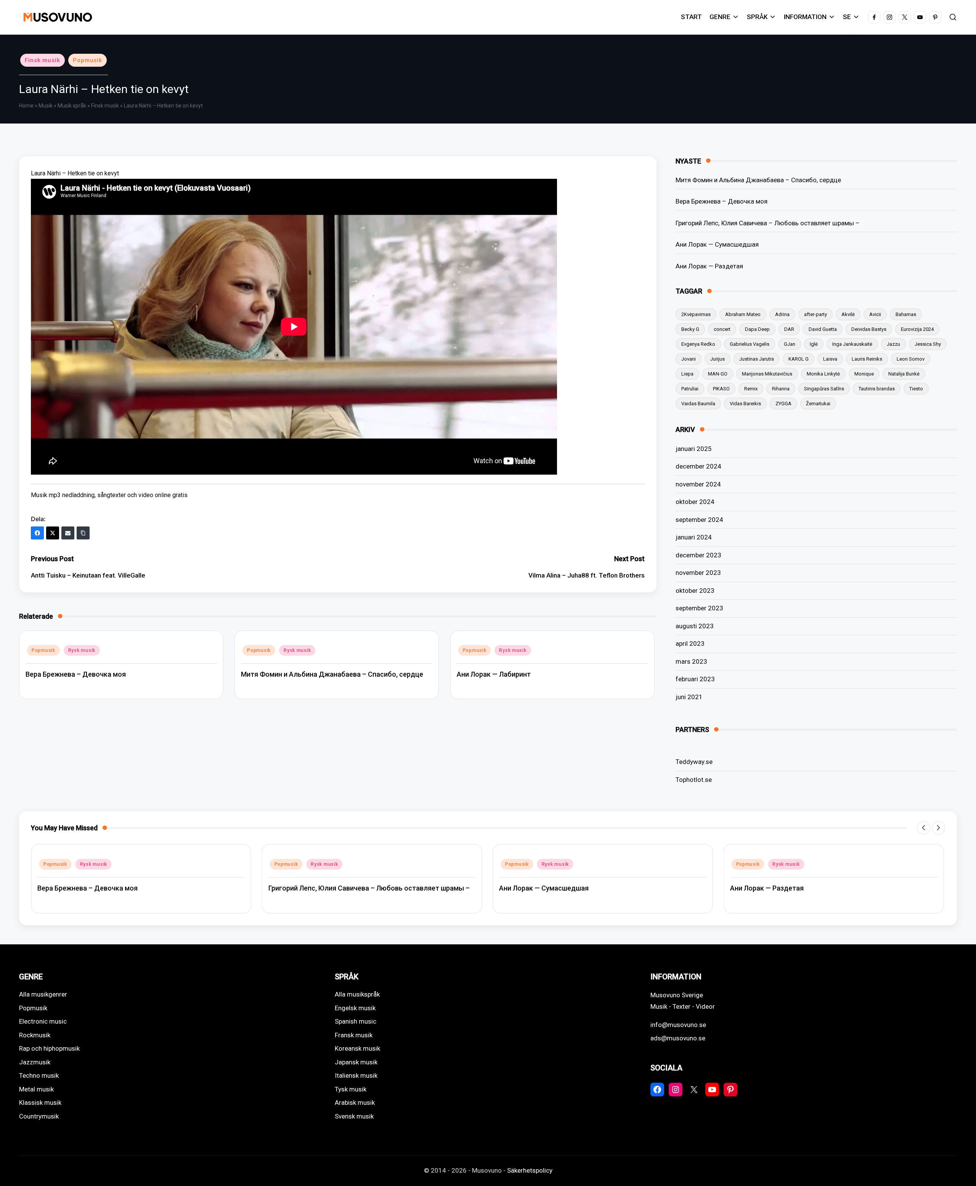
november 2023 (698, 572)
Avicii (875, 314)
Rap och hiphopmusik (49, 1048)
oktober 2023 (695, 590)
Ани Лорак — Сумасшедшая (717, 244)
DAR (789, 329)
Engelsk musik (355, 1008)
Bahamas (906, 314)
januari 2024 (694, 537)
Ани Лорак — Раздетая (709, 266)
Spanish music (355, 1021)
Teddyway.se (694, 762)
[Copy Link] (83, 532)
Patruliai (689, 389)
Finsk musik (42, 60)
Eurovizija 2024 (917, 329)
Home (26, 106)
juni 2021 (689, 697)
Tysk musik (350, 1089)
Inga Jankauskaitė (852, 344)
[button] (923, 828)
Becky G (690, 329)
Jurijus (717, 359)
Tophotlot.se (694, 779)
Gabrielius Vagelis (749, 344)
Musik (46, 106)
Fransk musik (353, 1035)
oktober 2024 (695, 502)
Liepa (687, 374)
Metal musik (36, 1089)
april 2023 (690, 643)
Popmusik (87, 60)
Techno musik (39, 1075)
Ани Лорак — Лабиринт (494, 674)
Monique (864, 374)
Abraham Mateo (743, 314)
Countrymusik (39, 1116)
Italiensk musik (356, 1075)
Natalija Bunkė (904, 374)
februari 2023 (695, 679)
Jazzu (893, 344)
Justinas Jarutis (756, 359)
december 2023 (698, 555)
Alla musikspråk (357, 994)
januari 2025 (694, 449)
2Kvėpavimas (696, 314)
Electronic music (43, 1021)
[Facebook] (37, 532)
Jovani (688, 359)
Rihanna (781, 389)
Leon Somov (911, 359)
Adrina (782, 314)
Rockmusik (34, 1035)
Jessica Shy (928, 344)
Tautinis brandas (877, 389)
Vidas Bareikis (745, 403)
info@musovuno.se (678, 1025)
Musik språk (72, 106)
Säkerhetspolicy (529, 1170)
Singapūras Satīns (824, 389)
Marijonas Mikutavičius (767, 374)
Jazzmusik (34, 1062)
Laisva (830, 359)
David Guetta (823, 329)
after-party (815, 314)
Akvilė (848, 314)
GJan (789, 344)
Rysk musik (81, 650)
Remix (751, 389)
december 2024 (698, 466)
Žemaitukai (818, 403)
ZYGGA (783, 403)
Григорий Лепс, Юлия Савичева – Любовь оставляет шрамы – (768, 223)
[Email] (67, 532)
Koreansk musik (357, 1048)
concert (722, 329)
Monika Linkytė (823, 374)
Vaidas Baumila (698, 403)
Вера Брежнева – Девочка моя (76, 674)
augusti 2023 (695, 626)
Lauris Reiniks (867, 359)
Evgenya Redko (698, 344)
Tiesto (916, 389)
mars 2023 (691, 661)
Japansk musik (356, 1062)
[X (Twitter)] (52, 532)
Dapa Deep (757, 329)
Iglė (814, 344)
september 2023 (699, 608)
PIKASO (721, 389)
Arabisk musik (355, 1102)
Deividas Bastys (868, 329)
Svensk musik (354, 1116)
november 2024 (698, 484)
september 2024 (699, 519)
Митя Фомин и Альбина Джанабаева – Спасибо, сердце (332, 674)
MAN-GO (717, 374)
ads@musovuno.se (677, 1038)
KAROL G (798, 359)
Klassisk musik (40, 1102)
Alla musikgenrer (43, 994)
